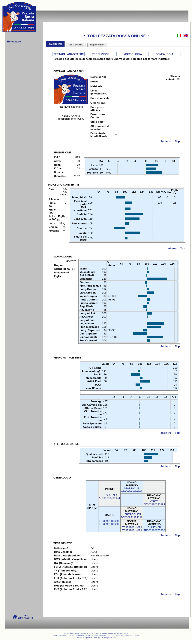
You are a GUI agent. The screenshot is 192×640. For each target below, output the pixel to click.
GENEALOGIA (164, 54)
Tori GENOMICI (76, 45)
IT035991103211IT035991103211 (109, 522)
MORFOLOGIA (133, 54)
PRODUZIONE (100, 54)
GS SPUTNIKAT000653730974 (109, 497)
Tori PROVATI (55, 44)
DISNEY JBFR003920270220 (154, 529)
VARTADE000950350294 (154, 503)
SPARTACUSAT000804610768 (131, 490)
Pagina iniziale (97, 45)
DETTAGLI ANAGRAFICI (68, 54)
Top (177, 141)
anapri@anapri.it (90, 637)
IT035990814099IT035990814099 (132, 529)
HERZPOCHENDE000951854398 (131, 516)
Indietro (166, 141)
